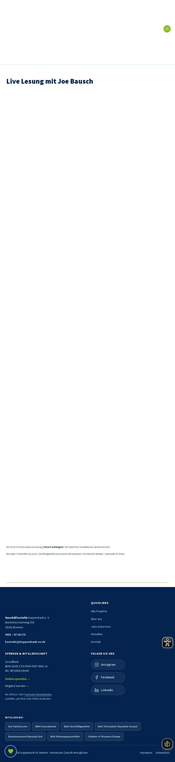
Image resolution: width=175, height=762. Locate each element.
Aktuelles (97, 634)
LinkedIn (107, 690)
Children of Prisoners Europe (104, 736)
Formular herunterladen (38, 694)
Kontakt (96, 642)
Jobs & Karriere (101, 627)
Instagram (108, 665)
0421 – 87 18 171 (15, 634)
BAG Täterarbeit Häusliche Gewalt (118, 726)
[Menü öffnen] (167, 29)
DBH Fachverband (45, 726)
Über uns (96, 619)
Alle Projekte (99, 611)
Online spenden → (17, 679)
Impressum (146, 753)
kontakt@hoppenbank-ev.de (25, 642)
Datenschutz (163, 753)
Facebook (107, 677)
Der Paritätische (17, 726)
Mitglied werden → (17, 686)
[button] (83, 201)
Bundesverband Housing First (25, 736)
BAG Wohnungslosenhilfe (65, 736)
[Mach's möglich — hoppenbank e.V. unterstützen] (10, 751)
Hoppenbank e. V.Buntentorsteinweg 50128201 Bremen (27, 622)
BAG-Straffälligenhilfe (77, 726)
